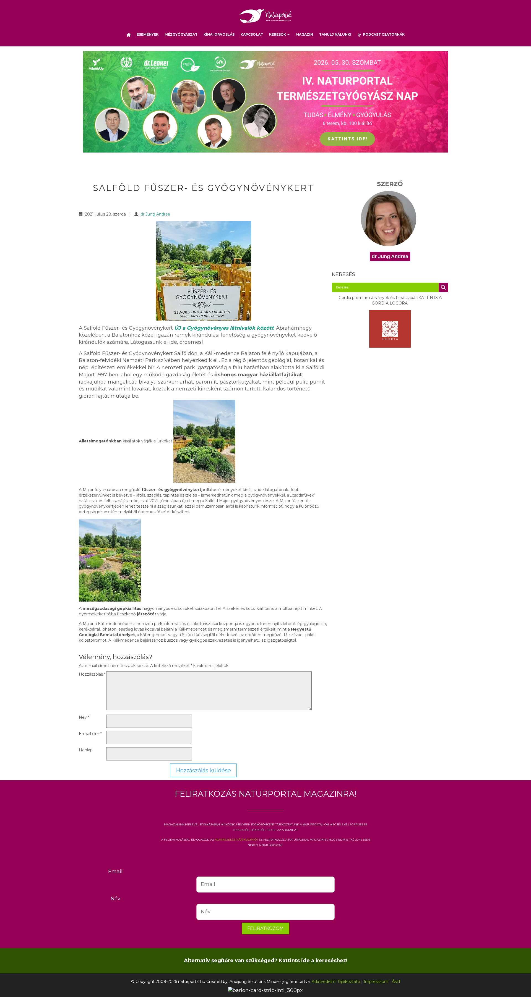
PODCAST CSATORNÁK (383, 34)
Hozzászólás (92, 674)
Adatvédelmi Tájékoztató (336, 981)
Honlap (86, 749)
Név (84, 717)
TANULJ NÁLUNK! (335, 34)
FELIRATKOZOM (265, 928)
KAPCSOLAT (252, 34)
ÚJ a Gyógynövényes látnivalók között (224, 328)
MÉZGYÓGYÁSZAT (181, 34)
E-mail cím (90, 733)
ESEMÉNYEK (147, 34)
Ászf (396, 981)
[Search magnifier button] (443, 287)
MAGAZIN (304, 34)
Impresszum (376, 981)
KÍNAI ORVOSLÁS (219, 34)
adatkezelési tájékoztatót (236, 839)
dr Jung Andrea (155, 214)
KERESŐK (278, 34)
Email (115, 872)
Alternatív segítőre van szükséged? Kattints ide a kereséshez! (265, 960)
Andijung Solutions (248, 981)
